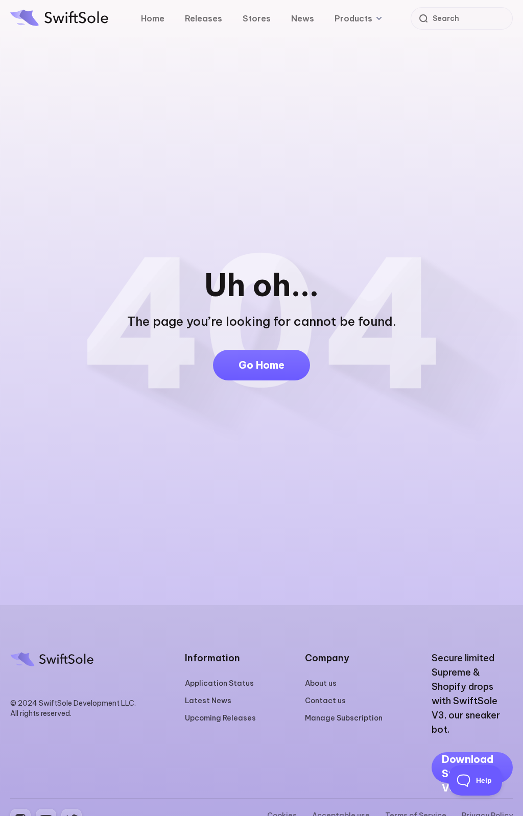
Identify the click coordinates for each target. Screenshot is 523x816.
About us (321, 683)
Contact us (325, 700)
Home (152, 18)
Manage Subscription (344, 718)
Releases (203, 18)
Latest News (208, 700)
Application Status (219, 683)
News (302, 18)
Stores (257, 18)
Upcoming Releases (220, 718)
